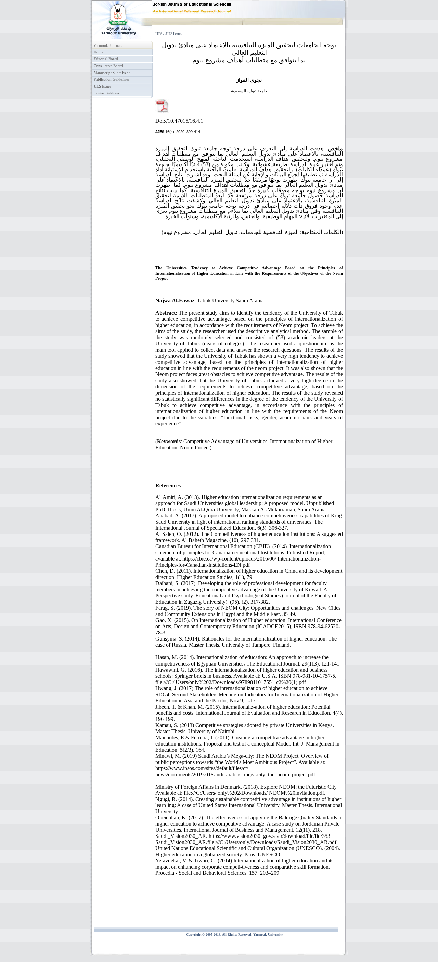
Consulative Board (108, 66)
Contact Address (106, 93)
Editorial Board (106, 59)
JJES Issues (102, 86)
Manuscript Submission (112, 73)
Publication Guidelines (111, 79)
